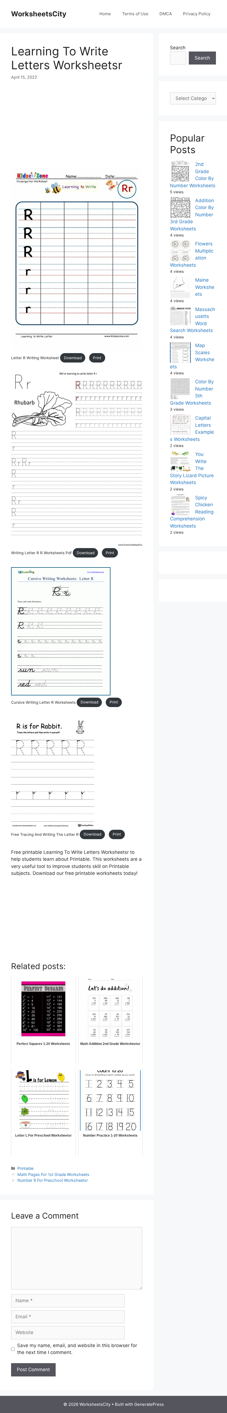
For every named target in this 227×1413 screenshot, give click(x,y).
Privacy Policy (196, 13)
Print (97, 358)
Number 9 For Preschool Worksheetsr (52, 1180)
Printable (25, 1168)
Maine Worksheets (204, 287)
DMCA (165, 13)
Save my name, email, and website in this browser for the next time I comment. (77, 1349)
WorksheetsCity (38, 14)
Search (177, 47)
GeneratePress (149, 1404)
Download (73, 358)
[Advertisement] (76, 128)
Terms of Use (135, 13)
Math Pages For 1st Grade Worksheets (53, 1174)
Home (105, 13)
